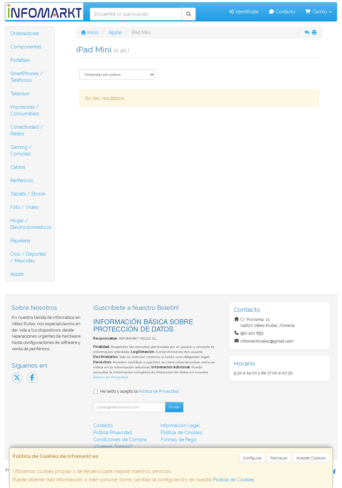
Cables (17, 167)
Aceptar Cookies (311, 458)
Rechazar (279, 458)
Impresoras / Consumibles (24, 110)
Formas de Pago (178, 439)
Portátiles (20, 60)
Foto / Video (24, 207)
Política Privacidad (112, 432)
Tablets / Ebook (27, 194)
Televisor (20, 93)
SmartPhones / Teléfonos (26, 77)
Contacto (284, 11)
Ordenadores (24, 33)
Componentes (25, 46)
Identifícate (246, 11)
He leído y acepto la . (140, 391)
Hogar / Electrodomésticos (30, 224)
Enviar (174, 407)
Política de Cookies (233, 479)
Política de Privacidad (110, 377)
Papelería (20, 240)
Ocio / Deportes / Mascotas (28, 257)
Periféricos (21, 180)
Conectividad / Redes (26, 130)
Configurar (252, 458)
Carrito (319, 11)
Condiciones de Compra (120, 439)
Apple (16, 274)
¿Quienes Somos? (112, 446)
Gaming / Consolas (20, 150)
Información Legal (180, 425)
